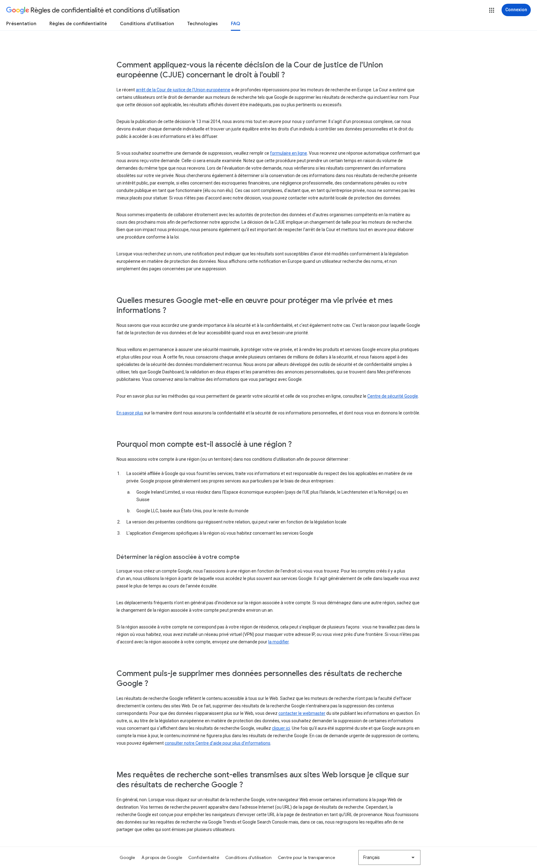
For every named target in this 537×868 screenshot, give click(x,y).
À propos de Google (161, 857)
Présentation (21, 23)
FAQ (235, 23)
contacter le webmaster (301, 713)
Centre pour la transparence (306, 857)
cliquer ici (281, 728)
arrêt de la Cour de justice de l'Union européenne (183, 89)
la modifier (278, 641)
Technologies (202, 23)
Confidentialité (203, 857)
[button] (491, 10)
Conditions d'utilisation (248, 857)
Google (127, 857)
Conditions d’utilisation (147, 23)
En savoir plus (130, 412)
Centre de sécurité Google (392, 396)
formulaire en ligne (288, 153)
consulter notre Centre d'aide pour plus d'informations (217, 743)
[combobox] (389, 857)
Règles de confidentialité (78, 23)
